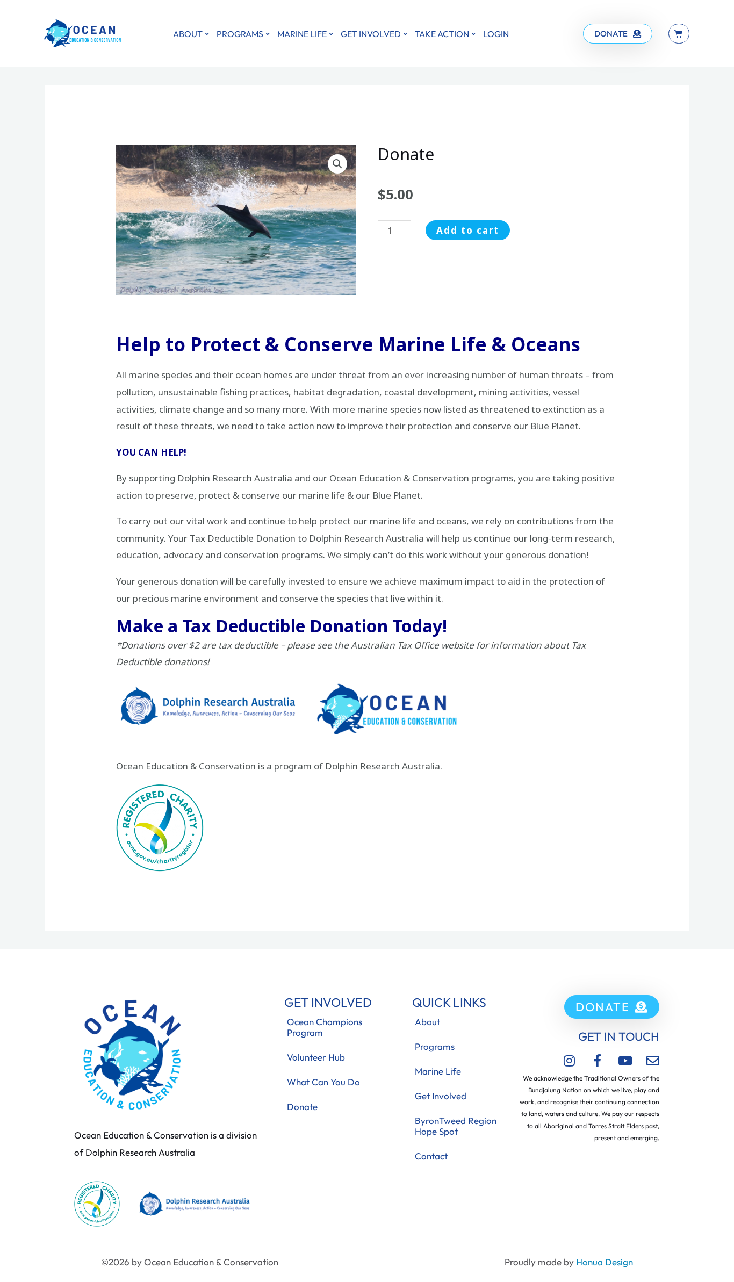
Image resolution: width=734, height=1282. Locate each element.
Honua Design (604, 1261)
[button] (337, 164)
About (188, 33)
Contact (431, 1156)
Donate (302, 1106)
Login (496, 33)
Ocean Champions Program (324, 1027)
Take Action (442, 33)
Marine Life (302, 33)
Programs (240, 33)
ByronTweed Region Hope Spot (455, 1126)
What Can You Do (323, 1081)
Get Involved (371, 33)
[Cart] (678, 34)
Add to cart (467, 230)
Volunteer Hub (316, 1057)
